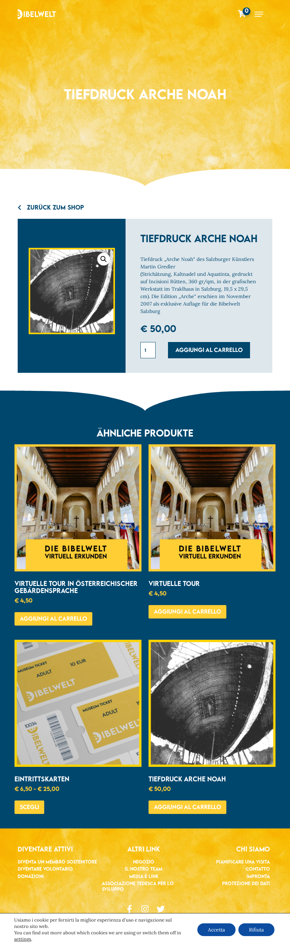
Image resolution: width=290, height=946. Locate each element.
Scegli (29, 806)
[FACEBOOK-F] (130, 909)
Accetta (216, 930)
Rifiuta (256, 930)
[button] (103, 259)
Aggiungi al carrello (209, 349)
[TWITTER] (161, 909)
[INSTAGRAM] (145, 909)
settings (22, 939)
